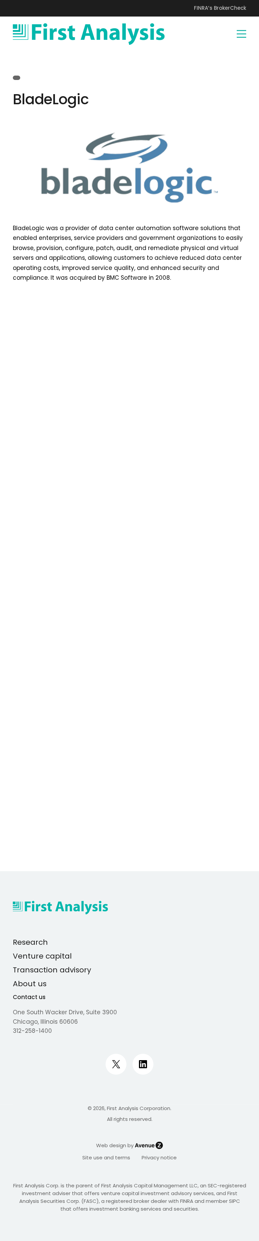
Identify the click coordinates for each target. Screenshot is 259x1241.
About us (30, 983)
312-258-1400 (32, 1031)
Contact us (29, 997)
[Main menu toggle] (241, 34)
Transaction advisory (52, 970)
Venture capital (42, 956)
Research (30, 942)
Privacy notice (159, 1157)
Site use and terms (106, 1157)
